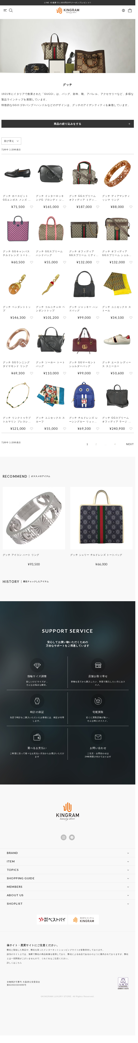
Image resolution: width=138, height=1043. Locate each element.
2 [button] (96, 444)
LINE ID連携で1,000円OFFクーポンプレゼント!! (67, 3)
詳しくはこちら (14, 963)
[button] (130, 444)
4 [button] (115, 444)
